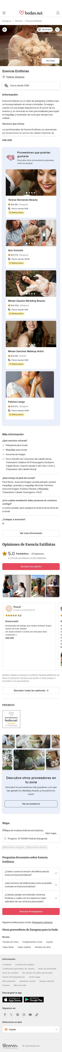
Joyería (49, 942)
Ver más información (31, 533)
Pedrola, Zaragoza (15, 77)
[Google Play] (34, 1002)
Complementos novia (32, 942)
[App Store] (12, 1002)
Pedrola (19, 21)
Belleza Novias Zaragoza (13, 847)
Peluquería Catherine (42, 922)
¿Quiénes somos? (27, 981)
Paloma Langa (16, 401)
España (12, 1029)
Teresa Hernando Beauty (23, 199)
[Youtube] (30, 1014)
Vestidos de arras (43, 947)
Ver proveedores (31, 803)
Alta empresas (8, 981)
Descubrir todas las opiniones (29, 690)
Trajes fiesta (8, 947)
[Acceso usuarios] (58, 13)
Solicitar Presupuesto (31, 911)
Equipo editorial (47, 981)
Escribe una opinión (31, 566)
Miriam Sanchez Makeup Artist (26, 351)
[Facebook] (4, 1014)
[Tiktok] (36, 1014)
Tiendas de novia (10, 942)
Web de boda (20, 985)
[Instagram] (24, 1014)
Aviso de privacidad (47, 968)
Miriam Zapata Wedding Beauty (26, 300)
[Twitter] (11, 1014)
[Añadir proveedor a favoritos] (57, 29)
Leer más (7, 139)
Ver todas (50, 61)
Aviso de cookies (10, 973)
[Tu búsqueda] (4, 29)
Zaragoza (7, 21)
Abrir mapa (50, 833)
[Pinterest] (17, 1014)
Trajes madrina (24, 947)
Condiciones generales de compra (18, 968)
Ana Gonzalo (15, 250)
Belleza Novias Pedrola (36, 847)
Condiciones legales (24, 964)
